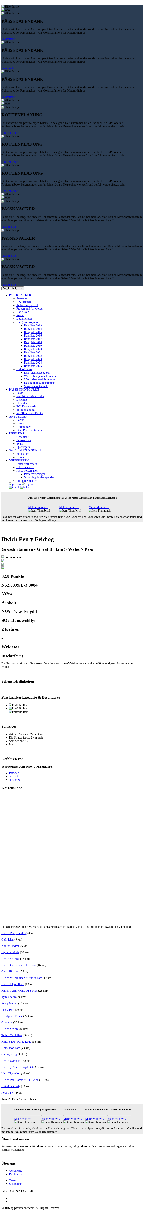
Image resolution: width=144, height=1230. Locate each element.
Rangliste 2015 (33, 332)
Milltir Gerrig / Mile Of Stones (20, 990)
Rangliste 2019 (33, 345)
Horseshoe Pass (11, 1048)
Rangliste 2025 (33, 365)
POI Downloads (26, 406)
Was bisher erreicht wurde (39, 379)
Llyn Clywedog (11, 1073)
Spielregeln (23, 447)
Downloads (23, 403)
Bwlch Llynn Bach (13, 984)
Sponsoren (22, 453)
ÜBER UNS (16, 433)
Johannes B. (16, 779)
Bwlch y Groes (11, 958)
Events (20, 423)
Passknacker (9, 226)
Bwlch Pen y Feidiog (14, 933)
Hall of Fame (24, 369)
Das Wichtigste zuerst (37, 372)
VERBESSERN (19, 460)
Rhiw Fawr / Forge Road (16, 1041)
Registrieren (23, 301)
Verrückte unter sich (36, 386)
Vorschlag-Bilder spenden (39, 477)
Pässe (19, 392)
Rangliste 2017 (33, 338)
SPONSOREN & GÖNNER (26, 450)
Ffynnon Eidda (10, 952)
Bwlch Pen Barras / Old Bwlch (20, 1079)
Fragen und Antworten (29, 308)
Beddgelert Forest (12, 1016)
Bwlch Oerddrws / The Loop (19, 965)
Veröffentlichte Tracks (29, 413)
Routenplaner (9, 132)
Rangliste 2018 (33, 342)
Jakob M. (14, 776)
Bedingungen (24, 318)
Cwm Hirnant (10, 971)
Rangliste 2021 (33, 352)
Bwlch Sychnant (11, 1060)
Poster (20, 315)
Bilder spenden (25, 467)
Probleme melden (26, 480)
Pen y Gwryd (9, 1003)
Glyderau (7, 1022)
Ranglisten (22, 311)
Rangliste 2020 (33, 349)
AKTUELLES (18, 416)
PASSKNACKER (20, 295)
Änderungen (23, 426)
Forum (20, 420)
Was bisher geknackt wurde (40, 376)
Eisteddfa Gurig (11, 1086)
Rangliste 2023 (33, 359)
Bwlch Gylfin (10, 1028)
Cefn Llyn (8, 939)
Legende (21, 399)
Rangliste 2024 (33, 362)
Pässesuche (8, 39)
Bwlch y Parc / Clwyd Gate (18, 1067)
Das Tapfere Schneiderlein (39, 382)
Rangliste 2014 (33, 328)
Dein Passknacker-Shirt (30, 430)
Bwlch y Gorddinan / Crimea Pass (22, 977)
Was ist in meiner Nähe (30, 396)
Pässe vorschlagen (27, 470)
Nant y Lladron (11, 945)
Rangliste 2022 (33, 355)
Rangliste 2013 (33, 325)
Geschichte (23, 436)
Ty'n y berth (9, 997)
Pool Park (7, 1092)
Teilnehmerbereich (27, 305)
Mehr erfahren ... (38, 507)
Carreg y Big (9, 1054)
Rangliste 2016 (33, 335)
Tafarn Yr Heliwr (12, 1035)
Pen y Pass (8, 1009)
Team (19, 443)
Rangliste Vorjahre (27, 322)
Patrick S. (14, 773)
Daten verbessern (26, 463)
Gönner (21, 457)
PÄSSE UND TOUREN (24, 389)
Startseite (21, 298)
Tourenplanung (25, 409)
